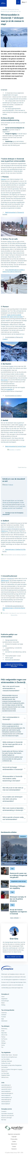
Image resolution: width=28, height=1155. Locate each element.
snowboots (9, 389)
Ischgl (2, 1030)
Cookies (14, 1141)
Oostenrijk (4, 1012)
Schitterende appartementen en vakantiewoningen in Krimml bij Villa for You (13, 608)
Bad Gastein (4, 380)
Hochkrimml (10, 578)
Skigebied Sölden (5, 1075)
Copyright (14, 1136)
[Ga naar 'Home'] (3, 3)
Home (2, 996)
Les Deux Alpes (5, 1073)
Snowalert (3, 1111)
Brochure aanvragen (6, 1117)
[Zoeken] (18, 2)
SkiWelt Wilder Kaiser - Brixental (9, 1055)
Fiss (13, 241)
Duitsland (3, 1014)
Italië (2, 1019)
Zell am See (4, 1035)
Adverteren (14, 1144)
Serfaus (9, 241)
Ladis (18, 241)
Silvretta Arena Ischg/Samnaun (9, 1057)
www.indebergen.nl (6, 1085)
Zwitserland (4, 1021)
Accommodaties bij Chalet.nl (13, 395)
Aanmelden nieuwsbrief (7, 1113)
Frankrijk (3, 1016)
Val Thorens (4, 1039)
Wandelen (14, 11)
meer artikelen (14, 918)
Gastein (11, 366)
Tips (19, 11)
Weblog (3, 1005)
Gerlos (3, 1045)
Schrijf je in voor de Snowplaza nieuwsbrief (12, 513)
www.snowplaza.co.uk (6, 1097)
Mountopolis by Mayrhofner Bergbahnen (11, 1065)
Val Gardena (4, 1067)
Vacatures (14, 1149)
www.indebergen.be (6, 1099)
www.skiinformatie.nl (6, 1089)
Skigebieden (4, 998)
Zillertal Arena (5, 580)
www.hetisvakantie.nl (6, 1087)
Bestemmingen (5, 11)
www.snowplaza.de (5, 1095)
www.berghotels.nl (5, 1101)
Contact (14, 1146)
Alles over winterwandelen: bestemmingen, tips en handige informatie (14, 665)
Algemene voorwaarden (14, 1134)
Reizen (3, 1003)
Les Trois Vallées (5, 1059)
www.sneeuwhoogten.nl (7, 1093)
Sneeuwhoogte (5, 1000)
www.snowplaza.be (5, 1091)
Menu (24, 2)
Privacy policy (14, 1139)
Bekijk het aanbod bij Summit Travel (15, 446)
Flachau (3, 1037)
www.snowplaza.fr (5, 1103)
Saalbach (3, 523)
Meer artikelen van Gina (14, 957)
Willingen (3, 1043)
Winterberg (4, 1028)
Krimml (3, 578)
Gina (16, 9)
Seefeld (21, 425)
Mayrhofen (4, 1033)
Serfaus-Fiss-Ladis (20, 245)
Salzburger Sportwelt (6, 1061)
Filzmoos (3, 179)
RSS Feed (3, 1119)
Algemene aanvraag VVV (7, 1115)
